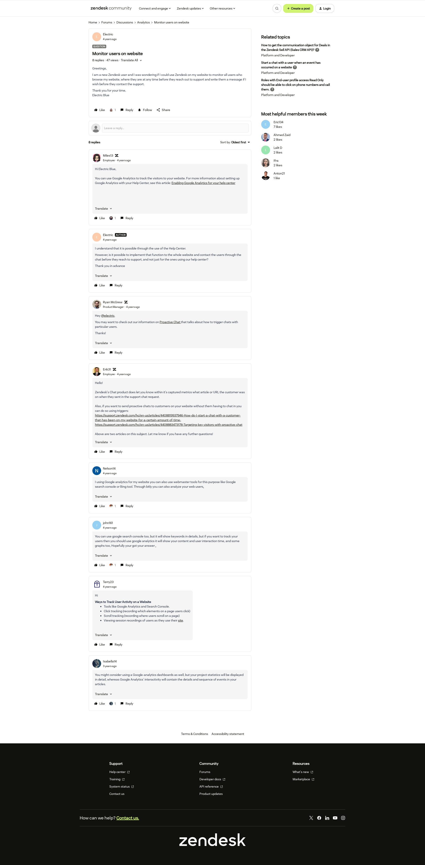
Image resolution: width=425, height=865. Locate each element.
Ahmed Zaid (282, 135)
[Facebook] (319, 818)
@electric (107, 316)
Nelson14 (109, 468)
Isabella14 (110, 661)
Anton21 (279, 173)
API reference (209, 786)
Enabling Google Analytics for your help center (203, 183)
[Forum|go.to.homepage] (111, 8)
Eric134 (278, 122)
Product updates (211, 794)
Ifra (276, 161)
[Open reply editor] (170, 128)
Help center (117, 772)
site (180, 620)
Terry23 (108, 582)
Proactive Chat (170, 322)
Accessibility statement (228, 734)
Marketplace (302, 779)
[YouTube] (335, 818)
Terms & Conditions (194, 734)
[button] (298, 8)
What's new (301, 772)
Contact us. (127, 818)
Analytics (143, 22)
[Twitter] (311, 818)
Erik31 (107, 369)
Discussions (124, 22)
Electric (108, 34)
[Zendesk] (212, 845)
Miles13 (108, 155)
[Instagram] (343, 818)
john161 (108, 523)
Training (115, 779)
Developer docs (210, 779)
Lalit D (278, 148)
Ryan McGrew (112, 302)
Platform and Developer (278, 55)
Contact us (116, 794)
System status (119, 786)
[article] (170, 187)
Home (93, 22)
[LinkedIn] (327, 818)
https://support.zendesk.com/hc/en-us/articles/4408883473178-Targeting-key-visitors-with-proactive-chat (168, 425)
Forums (106, 22)
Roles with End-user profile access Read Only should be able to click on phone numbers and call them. (295, 84)
